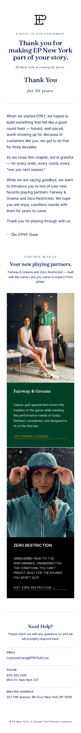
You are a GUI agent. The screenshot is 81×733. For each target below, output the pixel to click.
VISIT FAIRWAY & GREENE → (33, 436)
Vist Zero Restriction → (34, 587)
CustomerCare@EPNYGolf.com (28, 658)
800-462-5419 (17, 675)
